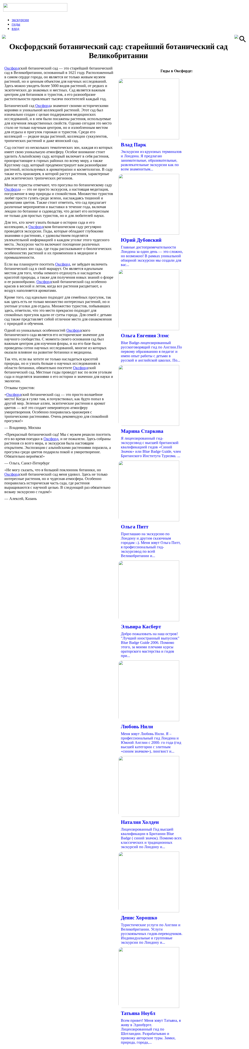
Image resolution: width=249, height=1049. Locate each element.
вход (15, 29)
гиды (16, 24)
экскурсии (20, 20)
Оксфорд (11, 68)
